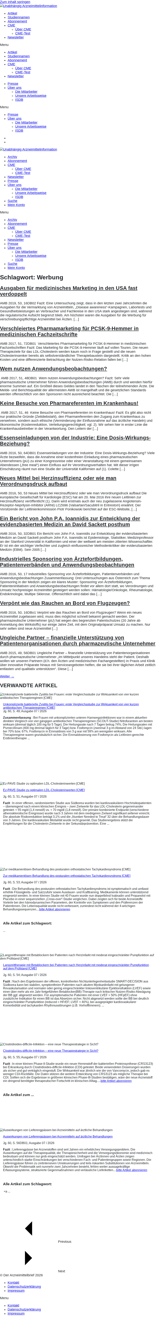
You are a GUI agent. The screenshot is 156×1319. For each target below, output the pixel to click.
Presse (13, 84)
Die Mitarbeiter (26, 92)
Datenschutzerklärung (24, 1287)
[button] (78, 45)
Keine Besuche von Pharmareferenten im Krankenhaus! (69, 403)
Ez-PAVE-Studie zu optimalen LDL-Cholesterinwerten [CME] (44, 790)
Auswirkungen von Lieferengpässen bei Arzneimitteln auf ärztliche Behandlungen (58, 1136)
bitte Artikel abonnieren (54, 909)
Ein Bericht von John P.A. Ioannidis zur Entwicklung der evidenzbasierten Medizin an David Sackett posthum (70, 521)
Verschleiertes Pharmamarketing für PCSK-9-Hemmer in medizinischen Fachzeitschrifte (69, 331)
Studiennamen (19, 17)
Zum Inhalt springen (15, 2)
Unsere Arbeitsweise (30, 96)
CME (11, 25)
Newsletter (16, 37)
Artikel (12, 13)
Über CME (23, 29)
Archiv (12, 157)
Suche (12, 201)
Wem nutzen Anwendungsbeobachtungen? (53, 369)
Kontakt (13, 1283)
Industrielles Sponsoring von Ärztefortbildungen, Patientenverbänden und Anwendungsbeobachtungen (67, 562)
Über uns (14, 88)
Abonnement (17, 21)
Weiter (7, 676)
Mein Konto (16, 205)
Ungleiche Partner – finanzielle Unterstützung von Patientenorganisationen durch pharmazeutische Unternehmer (77, 640)
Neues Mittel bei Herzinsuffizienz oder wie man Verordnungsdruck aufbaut (58, 481)
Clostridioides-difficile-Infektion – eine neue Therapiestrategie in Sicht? (50, 1050)
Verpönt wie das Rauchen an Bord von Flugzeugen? (65, 603)
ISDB (19, 100)
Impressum (16, 1291)
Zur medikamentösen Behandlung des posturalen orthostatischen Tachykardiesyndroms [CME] (66, 875)
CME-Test (22, 33)
